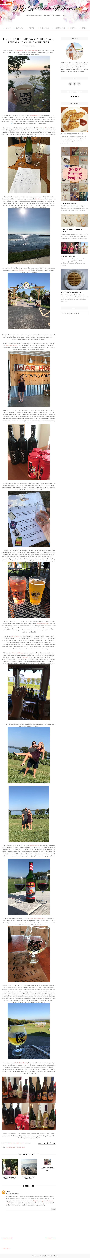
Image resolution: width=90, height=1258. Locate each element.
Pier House (38, 199)
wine (23, 1147)
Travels (18, 1147)
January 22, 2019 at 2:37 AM (12, 1193)
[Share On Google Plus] (50, 1143)
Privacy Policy (6, 1248)
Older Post (49, 1238)
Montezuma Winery (42, 623)
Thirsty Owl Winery (18, 653)
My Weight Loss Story (68, 256)
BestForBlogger (54, 1255)
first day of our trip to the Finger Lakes (26, 50)
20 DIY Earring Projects (68, 203)
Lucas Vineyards (34, 845)
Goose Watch (15, 636)
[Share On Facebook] (47, 1143)
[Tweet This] (44, 1143)
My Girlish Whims (45, 8)
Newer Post (7, 1238)
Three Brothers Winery (22, 270)
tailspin (25, 657)
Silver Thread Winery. (43, 128)
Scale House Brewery (21, 1063)
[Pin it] (54, 1143)
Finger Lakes (11, 1147)
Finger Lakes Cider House (37, 918)
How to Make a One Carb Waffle (71, 292)
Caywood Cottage (35, 115)
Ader (7, 1191)
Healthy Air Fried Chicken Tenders (72, 134)
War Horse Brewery (12, 345)
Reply (53, 1209)
